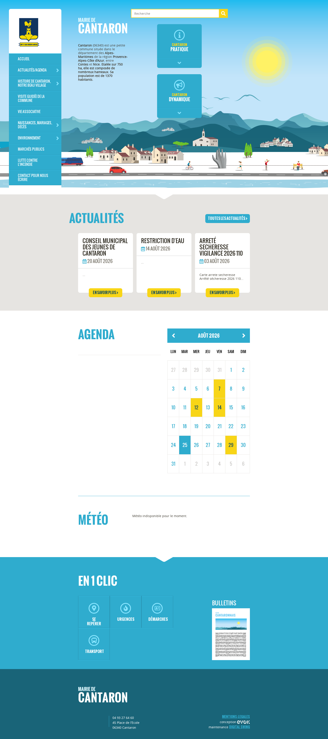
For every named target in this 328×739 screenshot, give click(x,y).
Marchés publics (31, 149)
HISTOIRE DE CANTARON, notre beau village (34, 83)
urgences (125, 619)
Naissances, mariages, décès (35, 124)
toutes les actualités (227, 218)
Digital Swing (239, 726)
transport (94, 651)
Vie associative (29, 111)
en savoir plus (104, 292)
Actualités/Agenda (32, 70)
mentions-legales (236, 716)
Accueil (23, 58)
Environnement (29, 138)
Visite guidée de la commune (31, 98)
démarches (158, 619)
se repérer (94, 621)
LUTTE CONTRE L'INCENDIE (27, 162)
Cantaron (103, 27)
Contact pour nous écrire (33, 177)
